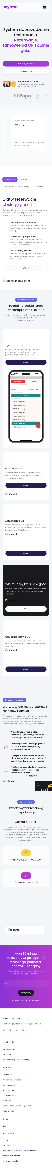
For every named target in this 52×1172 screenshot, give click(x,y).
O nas (5, 1119)
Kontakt (6, 1140)
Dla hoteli (7, 1054)
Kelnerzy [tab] (39, 186)
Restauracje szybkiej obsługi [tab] (17, 186)
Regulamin (7, 1145)
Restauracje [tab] (9, 179)
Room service (9, 1085)
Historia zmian (9, 1111)
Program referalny (11, 1161)
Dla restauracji (9, 1049)
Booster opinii (9, 1090)
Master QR (7, 1074)
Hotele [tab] (24, 179)
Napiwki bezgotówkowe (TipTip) (17, 1106)
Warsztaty (7, 1100)
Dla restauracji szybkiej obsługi (16, 1059)
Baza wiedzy (8, 1133)
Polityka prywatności (11, 1155)
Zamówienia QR (10, 1095)
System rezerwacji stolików (14, 1080)
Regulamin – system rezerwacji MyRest (19, 1150)
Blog (5, 1126)
